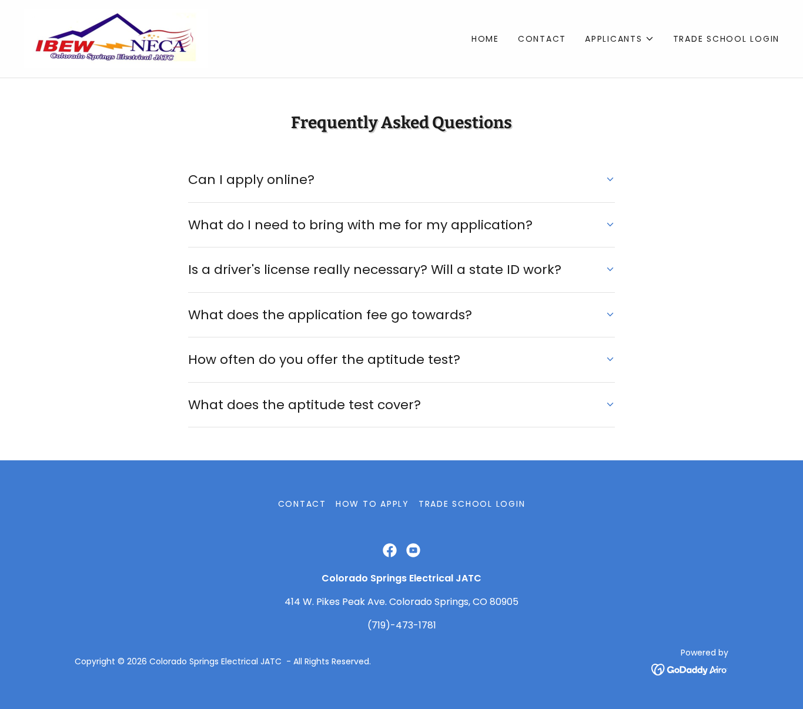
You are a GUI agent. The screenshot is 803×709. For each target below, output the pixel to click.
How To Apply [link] (372, 504)
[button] (619, 39)
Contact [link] (542, 39)
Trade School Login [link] (726, 39)
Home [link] (485, 39)
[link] (116, 38)
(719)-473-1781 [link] (401, 625)
